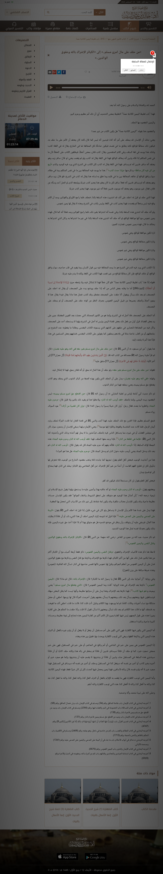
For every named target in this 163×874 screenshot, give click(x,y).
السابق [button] (133, 70)
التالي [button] (126, 70)
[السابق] (154, 55)
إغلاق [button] (141, 70)
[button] (142, 65)
